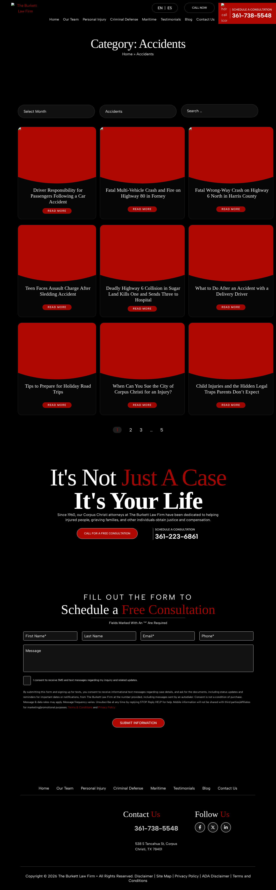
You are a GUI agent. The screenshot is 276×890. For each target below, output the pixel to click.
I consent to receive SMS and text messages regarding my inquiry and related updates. (85, 680)
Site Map (163, 876)
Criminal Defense (124, 19)
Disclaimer (144, 876)
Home (54, 19)
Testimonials (171, 19)
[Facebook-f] (200, 827)
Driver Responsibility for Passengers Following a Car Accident (58, 196)
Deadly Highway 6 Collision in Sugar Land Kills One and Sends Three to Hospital (143, 294)
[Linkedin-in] (226, 827)
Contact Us (205, 19)
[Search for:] (219, 110)
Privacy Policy (106, 707)
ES (169, 8)
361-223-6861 (176, 536)
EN (160, 8)
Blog (188, 19)
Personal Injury (94, 19)
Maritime (149, 19)
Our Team (70, 19)
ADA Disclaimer (215, 876)
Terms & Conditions (80, 707)
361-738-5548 (251, 15)
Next (175, 430)
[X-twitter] (213, 827)
